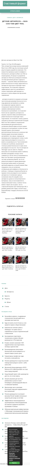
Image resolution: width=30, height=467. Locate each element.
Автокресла (19, 17)
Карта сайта (2, 463)
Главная (9, 17)
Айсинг (9, 302)
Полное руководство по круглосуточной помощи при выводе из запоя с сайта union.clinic (16, 362)
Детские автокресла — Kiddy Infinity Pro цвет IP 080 (16, 424)
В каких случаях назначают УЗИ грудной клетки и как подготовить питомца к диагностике (14, 344)
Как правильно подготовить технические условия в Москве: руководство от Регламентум (14, 338)
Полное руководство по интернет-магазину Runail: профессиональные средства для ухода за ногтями (16, 396)
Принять (14, 463)
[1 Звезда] (16, 198)
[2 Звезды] (18, 198)
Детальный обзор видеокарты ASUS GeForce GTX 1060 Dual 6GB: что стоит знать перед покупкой (16, 369)
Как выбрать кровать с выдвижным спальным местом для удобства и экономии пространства (15, 318)
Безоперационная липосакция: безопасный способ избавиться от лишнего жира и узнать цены (15, 351)
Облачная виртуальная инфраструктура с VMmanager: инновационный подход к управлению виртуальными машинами (16, 411)
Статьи (7, 306)
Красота (7, 296)
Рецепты (7, 298)
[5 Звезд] (24, 198)
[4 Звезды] (22, 198)
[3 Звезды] (20, 198)
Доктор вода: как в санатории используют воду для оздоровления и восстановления (16, 389)
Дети (14, 17)
